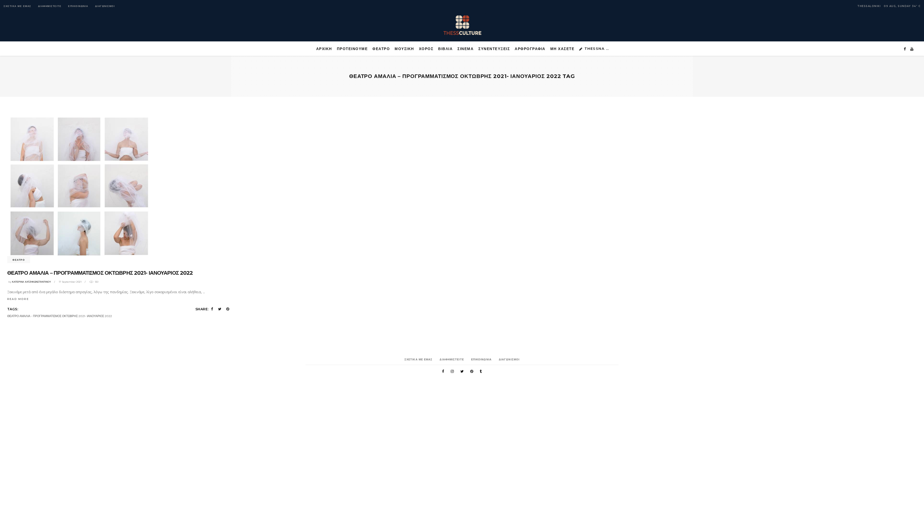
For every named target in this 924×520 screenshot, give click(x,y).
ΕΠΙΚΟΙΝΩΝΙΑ (78, 6)
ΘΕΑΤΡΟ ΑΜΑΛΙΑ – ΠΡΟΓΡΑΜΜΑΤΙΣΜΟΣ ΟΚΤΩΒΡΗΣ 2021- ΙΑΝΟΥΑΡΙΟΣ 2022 (100, 273)
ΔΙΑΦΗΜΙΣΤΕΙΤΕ (50, 6)
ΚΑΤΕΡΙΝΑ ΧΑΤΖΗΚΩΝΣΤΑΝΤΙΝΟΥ (31, 281)
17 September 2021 (70, 281)
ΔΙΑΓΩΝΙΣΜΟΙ (105, 6)
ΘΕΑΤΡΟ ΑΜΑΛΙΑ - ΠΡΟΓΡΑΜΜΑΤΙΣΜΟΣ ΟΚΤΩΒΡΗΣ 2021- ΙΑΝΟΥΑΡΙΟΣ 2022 (59, 316)
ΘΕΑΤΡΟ (19, 259)
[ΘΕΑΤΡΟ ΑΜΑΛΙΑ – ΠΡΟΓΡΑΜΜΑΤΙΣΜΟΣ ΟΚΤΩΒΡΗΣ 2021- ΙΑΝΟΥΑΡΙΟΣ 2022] (79, 187)
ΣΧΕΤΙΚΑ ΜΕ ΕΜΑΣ (17, 6)
